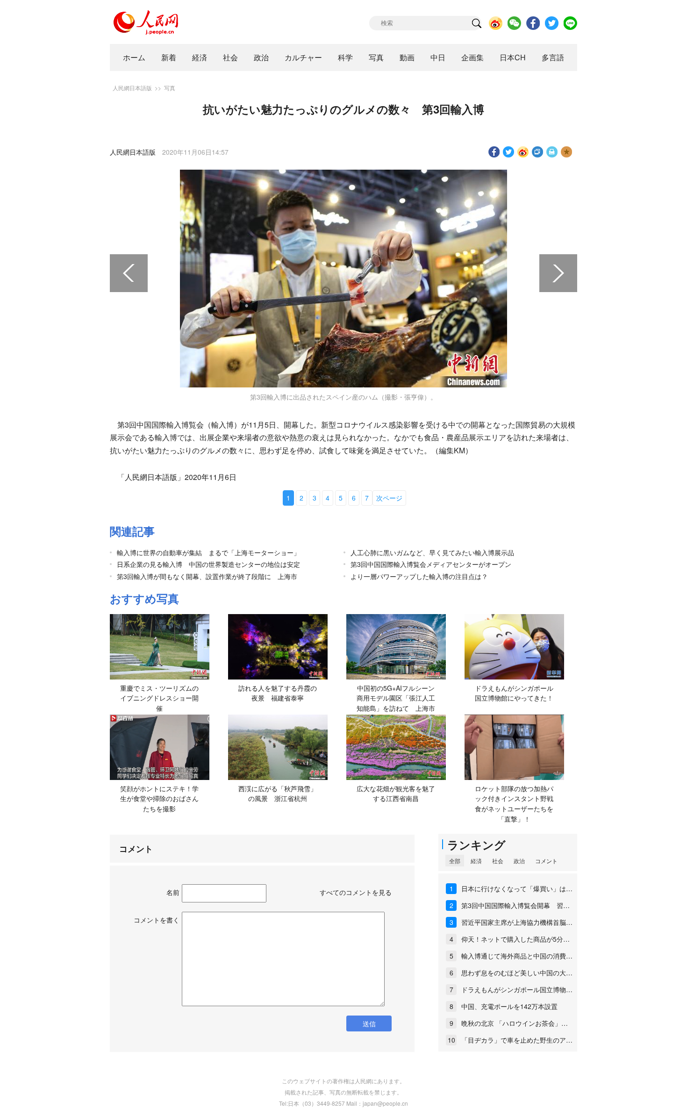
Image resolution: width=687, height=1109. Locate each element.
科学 (345, 57)
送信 (369, 1023)
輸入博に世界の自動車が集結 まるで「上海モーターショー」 (208, 552)
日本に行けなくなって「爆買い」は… (516, 888)
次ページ (389, 497)
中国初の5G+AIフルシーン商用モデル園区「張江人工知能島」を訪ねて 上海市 (396, 698)
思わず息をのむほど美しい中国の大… (516, 972)
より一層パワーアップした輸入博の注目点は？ (419, 576)
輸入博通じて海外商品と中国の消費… (516, 955)
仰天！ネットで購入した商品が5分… (515, 939)
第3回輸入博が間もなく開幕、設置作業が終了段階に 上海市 (207, 576)
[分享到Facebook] (494, 151)
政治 (261, 57)
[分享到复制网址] (538, 151)
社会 (230, 57)
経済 (199, 57)
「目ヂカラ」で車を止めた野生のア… (516, 1040)
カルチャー (303, 57)
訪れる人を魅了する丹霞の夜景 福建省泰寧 (277, 693)
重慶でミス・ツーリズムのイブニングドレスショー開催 (159, 698)
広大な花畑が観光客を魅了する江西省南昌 (396, 793)
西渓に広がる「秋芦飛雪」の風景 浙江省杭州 (277, 793)
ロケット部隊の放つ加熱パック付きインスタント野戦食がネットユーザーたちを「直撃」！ (514, 803)
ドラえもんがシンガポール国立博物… (516, 989)
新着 (168, 57)
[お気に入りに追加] (566, 151)
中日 (437, 57)
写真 (376, 57)
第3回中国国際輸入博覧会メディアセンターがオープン (431, 564)
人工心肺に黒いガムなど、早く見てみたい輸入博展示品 (432, 552)
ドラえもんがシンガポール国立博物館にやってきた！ (514, 693)
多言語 (553, 57)
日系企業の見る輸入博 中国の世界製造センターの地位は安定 (208, 564)
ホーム (134, 57)
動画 (407, 57)
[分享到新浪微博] (523, 151)
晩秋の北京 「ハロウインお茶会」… (514, 1023)
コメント (546, 861)
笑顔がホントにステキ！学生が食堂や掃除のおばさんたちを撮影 (159, 798)
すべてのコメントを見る (356, 892)
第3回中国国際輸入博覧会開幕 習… (515, 905)
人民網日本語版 (132, 88)
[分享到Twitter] (509, 151)
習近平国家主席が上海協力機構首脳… (516, 922)
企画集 (472, 57)
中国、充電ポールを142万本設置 (509, 1006)
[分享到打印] (552, 151)
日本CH (513, 57)
